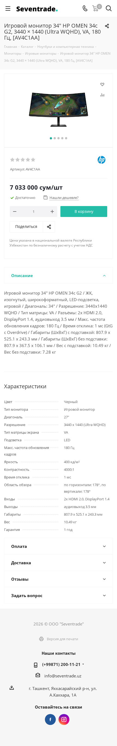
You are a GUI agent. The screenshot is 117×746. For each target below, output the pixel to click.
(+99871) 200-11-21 (61, 664)
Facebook (50, 719)
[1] (12, 160)
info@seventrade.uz (62, 676)
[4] (28, 160)
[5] (33, 160)
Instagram (64, 719)
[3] (23, 160)
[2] (17, 160)
